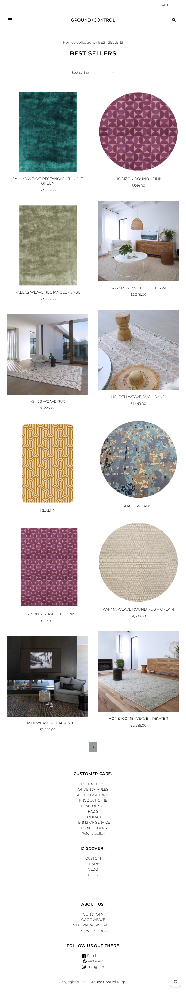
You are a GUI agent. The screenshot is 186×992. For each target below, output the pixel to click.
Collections (85, 42)
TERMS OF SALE (93, 806)
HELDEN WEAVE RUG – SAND (138, 396)
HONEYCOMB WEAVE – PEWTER (138, 718)
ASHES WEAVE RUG (48, 401)
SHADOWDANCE (138, 506)
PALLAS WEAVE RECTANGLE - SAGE (48, 292)
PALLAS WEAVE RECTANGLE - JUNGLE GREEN (47, 181)
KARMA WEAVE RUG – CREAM (138, 288)
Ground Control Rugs (107, 982)
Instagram (95, 966)
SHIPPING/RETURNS (93, 795)
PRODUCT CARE (93, 800)
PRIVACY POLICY (93, 828)
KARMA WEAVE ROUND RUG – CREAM (138, 609)
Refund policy (93, 833)
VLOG (93, 869)
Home (68, 42)
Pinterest (95, 961)
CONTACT (93, 817)
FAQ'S (93, 811)
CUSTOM (93, 858)
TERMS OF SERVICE (93, 822)
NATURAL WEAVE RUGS (93, 925)
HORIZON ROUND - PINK (138, 178)
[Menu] (10, 20)
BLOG (93, 875)
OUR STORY (93, 914)
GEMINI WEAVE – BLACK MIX (48, 723)
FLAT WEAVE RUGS (93, 931)
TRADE (93, 864)
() (167, 5)
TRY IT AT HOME (93, 784)
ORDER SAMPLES (93, 789)
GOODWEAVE (93, 919)
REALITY (47, 510)
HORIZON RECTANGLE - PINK (48, 614)
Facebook (95, 956)
